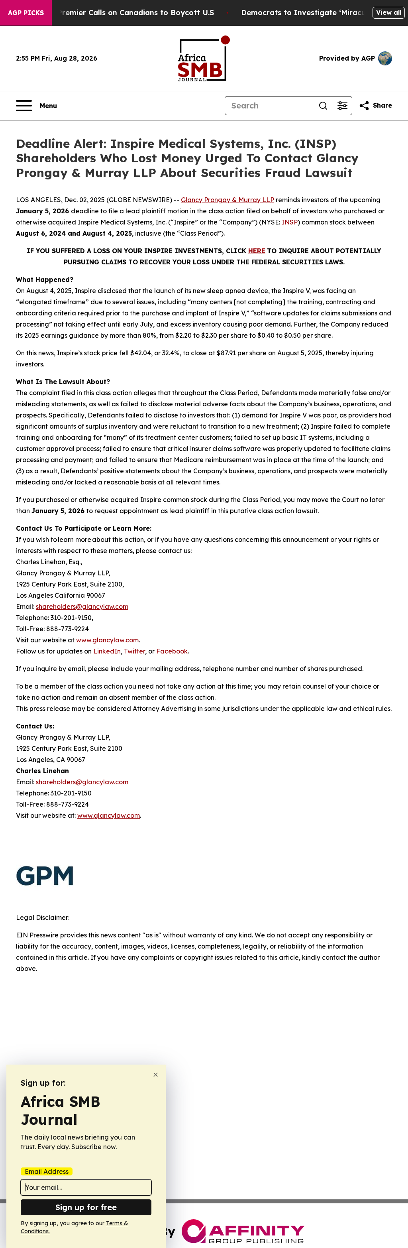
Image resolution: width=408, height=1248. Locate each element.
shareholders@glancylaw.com (82, 606)
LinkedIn (107, 651)
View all (388, 12)
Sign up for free (86, 1207)
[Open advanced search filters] (342, 105)
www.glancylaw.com (107, 640)
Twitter (134, 651)
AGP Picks (26, 13)
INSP (290, 222)
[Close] (155, 1075)
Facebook (172, 651)
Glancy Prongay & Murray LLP (227, 200)
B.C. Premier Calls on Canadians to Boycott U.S (128, 12)
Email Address (47, 1171)
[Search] (323, 105)
